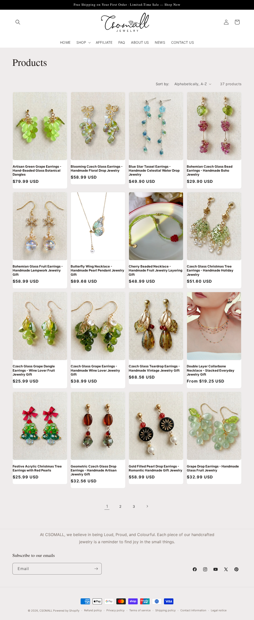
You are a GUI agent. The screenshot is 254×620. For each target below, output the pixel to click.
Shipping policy (165, 610)
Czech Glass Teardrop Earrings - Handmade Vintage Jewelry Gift (154, 368)
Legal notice (218, 610)
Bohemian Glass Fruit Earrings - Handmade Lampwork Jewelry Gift (38, 270)
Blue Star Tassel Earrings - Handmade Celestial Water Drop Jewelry (154, 170)
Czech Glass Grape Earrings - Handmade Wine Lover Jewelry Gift (95, 370)
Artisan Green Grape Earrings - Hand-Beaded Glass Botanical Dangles (37, 170)
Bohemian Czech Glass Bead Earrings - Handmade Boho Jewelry (209, 170)
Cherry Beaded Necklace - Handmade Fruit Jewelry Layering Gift (155, 270)
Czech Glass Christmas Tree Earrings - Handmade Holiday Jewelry (210, 270)
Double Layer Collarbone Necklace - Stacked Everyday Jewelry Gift (210, 370)
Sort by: (162, 84)
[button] (17, 22)
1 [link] (107, 506)
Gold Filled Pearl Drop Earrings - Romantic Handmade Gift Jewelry (155, 468)
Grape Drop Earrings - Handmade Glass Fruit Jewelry (213, 468)
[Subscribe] (96, 569)
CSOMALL (45, 610)
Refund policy (93, 610)
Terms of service (140, 610)
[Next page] (147, 506)
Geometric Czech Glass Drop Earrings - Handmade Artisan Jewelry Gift (94, 470)
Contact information (193, 610)
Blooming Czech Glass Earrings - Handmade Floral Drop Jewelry (97, 168)
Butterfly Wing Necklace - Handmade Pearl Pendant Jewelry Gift (97, 270)
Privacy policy (115, 610)
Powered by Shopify (66, 610)
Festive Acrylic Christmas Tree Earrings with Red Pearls (37, 468)
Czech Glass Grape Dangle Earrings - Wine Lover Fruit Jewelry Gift (34, 370)
